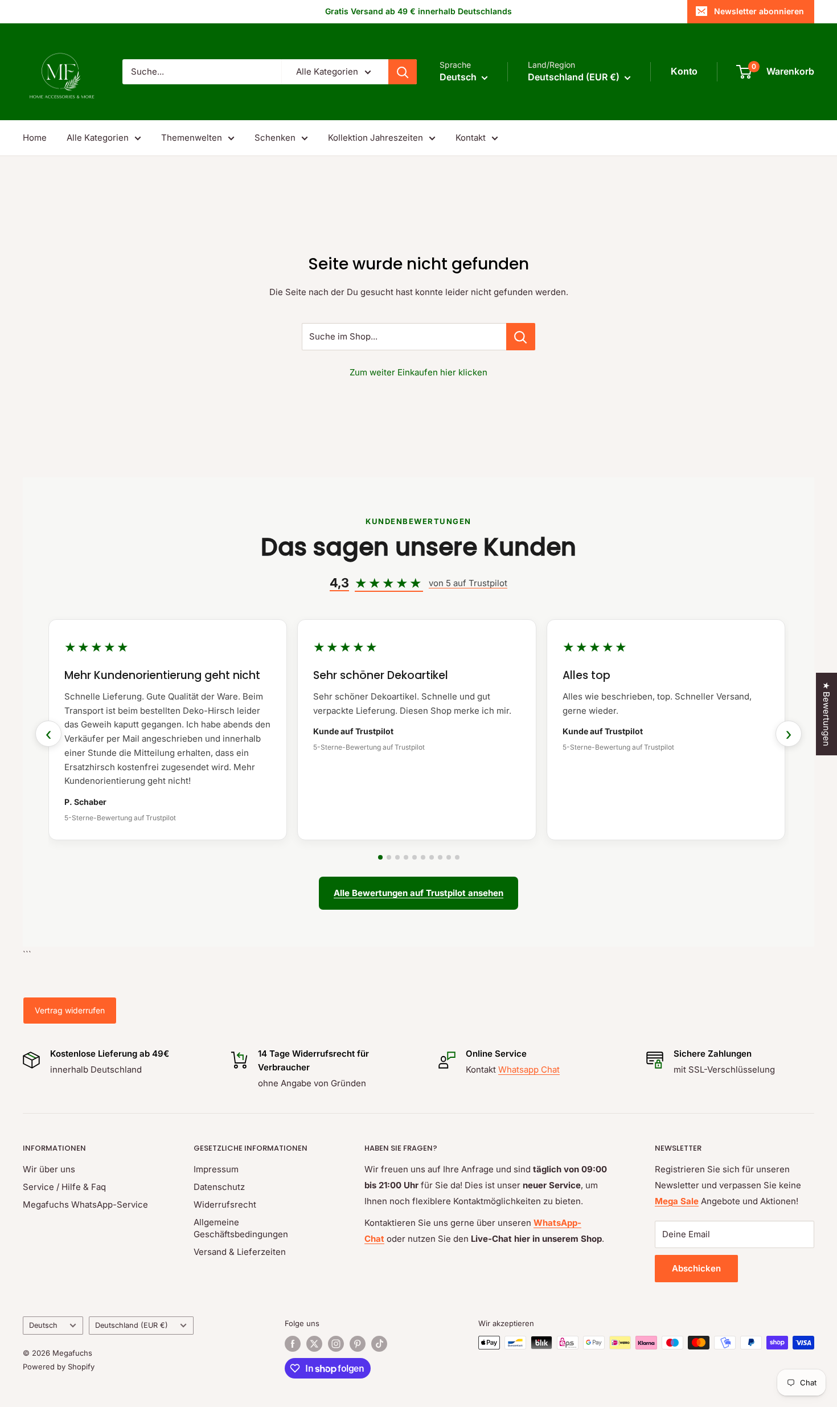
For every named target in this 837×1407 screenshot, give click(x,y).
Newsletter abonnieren (759, 11)
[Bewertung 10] (457, 857)
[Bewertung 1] (380, 857)
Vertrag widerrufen (70, 1010)
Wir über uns (49, 1169)
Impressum (216, 1169)
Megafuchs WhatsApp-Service (85, 1204)
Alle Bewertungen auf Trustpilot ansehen (418, 892)
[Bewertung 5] (414, 857)
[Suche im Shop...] (520, 336)
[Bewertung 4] (406, 857)
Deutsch (43, 1325)
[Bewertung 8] (440, 857)
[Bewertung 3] (397, 857)
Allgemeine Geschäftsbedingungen (241, 1228)
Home (35, 137)
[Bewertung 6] (423, 857)
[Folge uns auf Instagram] (336, 1344)
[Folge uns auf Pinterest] (358, 1344)
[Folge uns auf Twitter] (314, 1344)
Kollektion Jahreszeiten (375, 137)
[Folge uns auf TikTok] (379, 1344)
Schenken (275, 137)
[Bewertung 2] (389, 857)
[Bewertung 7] (431, 857)
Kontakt (471, 137)
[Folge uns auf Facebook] (293, 1344)
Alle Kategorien (98, 137)
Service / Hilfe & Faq (64, 1186)
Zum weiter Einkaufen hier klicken (418, 372)
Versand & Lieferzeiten (240, 1251)
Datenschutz (219, 1186)
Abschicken (696, 1268)
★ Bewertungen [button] (826, 714)
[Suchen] (402, 71)
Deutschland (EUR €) (131, 1325)
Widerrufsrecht (225, 1204)
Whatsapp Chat (529, 1069)
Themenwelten (191, 137)
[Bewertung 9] (448, 857)
